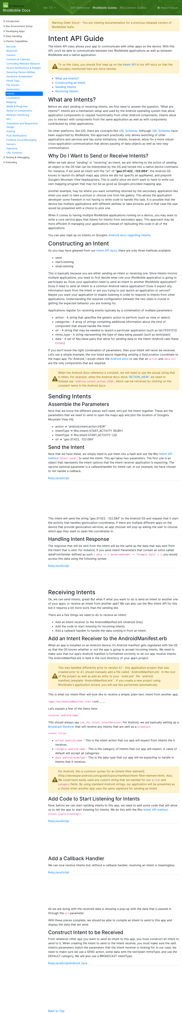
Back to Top (56, 1011)
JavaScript (62, 478)
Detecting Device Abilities (20, 72)
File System (13, 85)
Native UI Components (19, 110)
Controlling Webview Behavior (23, 63)
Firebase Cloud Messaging (21, 139)
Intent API (129, 64)
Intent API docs (106, 250)
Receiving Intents (66, 91)
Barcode (11, 46)
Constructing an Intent (70, 82)
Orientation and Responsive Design (22, 125)
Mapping (11, 102)
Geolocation (13, 89)
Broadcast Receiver (61, 726)
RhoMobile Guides (105, 7)
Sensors (11, 144)
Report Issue (169, 7)
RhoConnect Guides (133, 7)
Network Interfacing (17, 114)
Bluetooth (11, 50)
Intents (10, 93)
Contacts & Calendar (18, 59)
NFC (8, 119)
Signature (11, 148)
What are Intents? (67, 78)
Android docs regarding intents (129, 235)
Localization (13, 97)
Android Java (78, 963)
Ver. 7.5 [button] (48, 7)
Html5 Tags (12, 80)
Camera (10, 55)
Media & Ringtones (17, 106)
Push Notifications (16, 135)
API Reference (80, 7)
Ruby (51, 478)
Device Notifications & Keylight (23, 67)
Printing (10, 131)
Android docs (119, 359)
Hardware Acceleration (19, 76)
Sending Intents (65, 87)
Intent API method (155, 809)
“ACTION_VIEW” (139, 377)
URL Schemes (14, 152)
